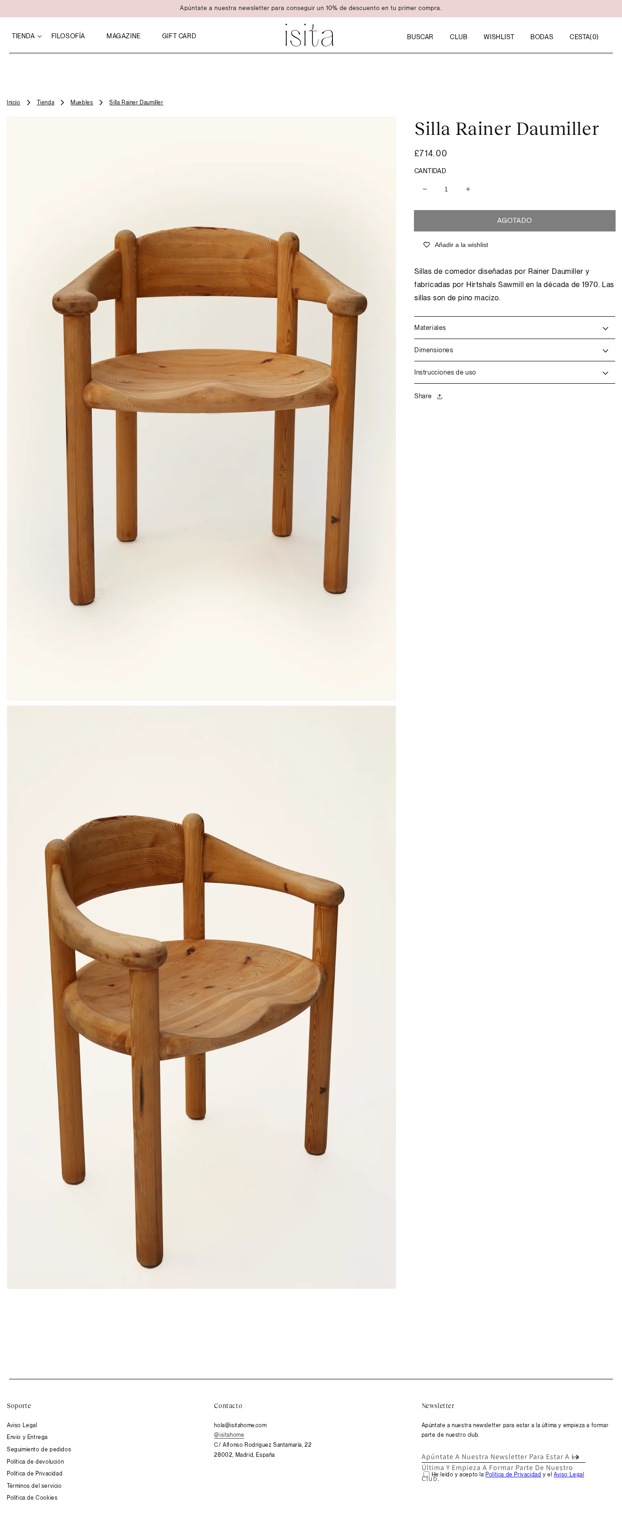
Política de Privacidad (34, 1473)
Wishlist (499, 37)
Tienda (46, 102)
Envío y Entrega (27, 1437)
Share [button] (423, 396)
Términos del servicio (34, 1486)
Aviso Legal (22, 1425)
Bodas (541, 37)
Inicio (13, 102)
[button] (420, 37)
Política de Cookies (32, 1498)
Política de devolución (35, 1462)
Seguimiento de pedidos (39, 1449)
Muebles (82, 102)
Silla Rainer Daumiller (136, 102)
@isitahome (229, 1435)
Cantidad (430, 171)
